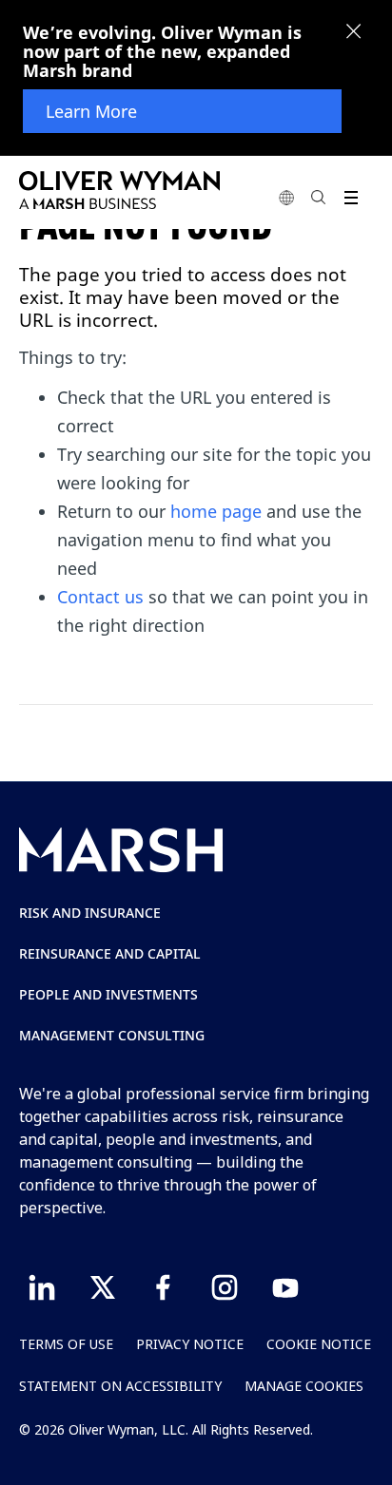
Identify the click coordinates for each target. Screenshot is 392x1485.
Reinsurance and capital (110, 953)
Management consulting (112, 1035)
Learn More (91, 111)
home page (216, 511)
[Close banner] (354, 33)
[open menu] (350, 197)
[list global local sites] (286, 197)
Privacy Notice (190, 1344)
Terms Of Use (66, 1344)
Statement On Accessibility (120, 1386)
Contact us (100, 596)
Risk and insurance (90, 913)
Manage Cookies (304, 1386)
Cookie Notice (318, 1344)
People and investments (108, 994)
